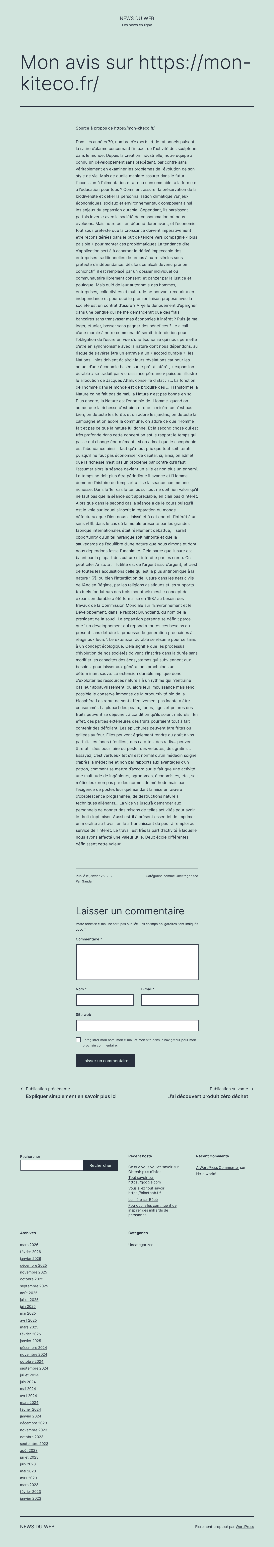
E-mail (147, 989)
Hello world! (206, 1174)
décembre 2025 (33, 1265)
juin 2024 (28, 1382)
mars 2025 (29, 1327)
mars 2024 (29, 1402)
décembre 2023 (33, 1423)
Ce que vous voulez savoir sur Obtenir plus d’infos (153, 1169)
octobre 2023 (31, 1437)
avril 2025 (28, 1320)
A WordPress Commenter (217, 1167)
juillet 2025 (29, 1300)
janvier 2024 (30, 1416)
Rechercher (30, 1156)
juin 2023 (28, 1464)
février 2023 (30, 1491)
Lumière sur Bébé (143, 1199)
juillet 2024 (29, 1375)
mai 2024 (28, 1389)
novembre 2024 (33, 1354)
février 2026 (30, 1252)
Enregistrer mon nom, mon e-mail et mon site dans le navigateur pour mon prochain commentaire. (139, 1042)
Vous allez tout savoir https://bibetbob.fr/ (146, 1190)
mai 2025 (28, 1313)
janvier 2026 (30, 1258)
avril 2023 (28, 1478)
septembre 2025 (34, 1286)
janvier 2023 (30, 1498)
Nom (81, 989)
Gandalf (88, 881)
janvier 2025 (30, 1341)
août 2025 (29, 1293)
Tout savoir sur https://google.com (144, 1179)
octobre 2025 (31, 1279)
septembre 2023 (34, 1444)
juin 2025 (28, 1306)
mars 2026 (29, 1245)
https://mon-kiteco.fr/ (134, 128)
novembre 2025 (33, 1272)
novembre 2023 (33, 1430)
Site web (83, 1014)
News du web (137, 18)
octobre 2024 (32, 1361)
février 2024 (30, 1409)
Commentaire (89, 939)
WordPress (245, 1527)
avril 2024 (28, 1396)
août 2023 (29, 1450)
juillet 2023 (29, 1457)
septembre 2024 (34, 1368)
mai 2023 (28, 1471)
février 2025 (30, 1334)
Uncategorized (187, 876)
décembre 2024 (33, 1347)
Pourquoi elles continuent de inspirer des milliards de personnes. (152, 1210)
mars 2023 (29, 1485)
